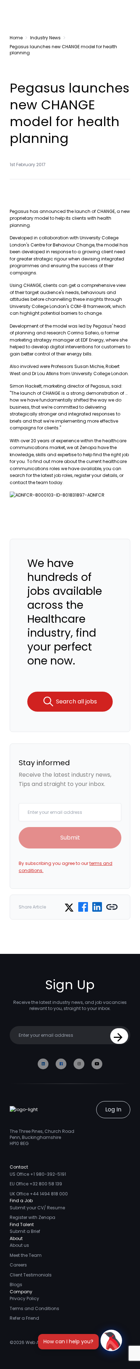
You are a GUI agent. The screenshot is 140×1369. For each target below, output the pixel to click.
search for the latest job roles (41, 475)
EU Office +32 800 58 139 (36, 1184)
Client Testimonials (31, 1275)
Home (16, 38)
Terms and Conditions (34, 1308)
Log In (113, 1109)
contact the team (29, 482)
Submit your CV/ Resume (37, 1208)
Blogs (16, 1284)
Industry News (45, 38)
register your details (95, 475)
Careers (18, 1265)
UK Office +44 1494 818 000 (39, 1194)
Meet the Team (26, 1255)
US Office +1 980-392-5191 (38, 1174)
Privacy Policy (24, 1298)
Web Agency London (48, 1342)
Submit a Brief (25, 1231)
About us (19, 1245)
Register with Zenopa (32, 1217)
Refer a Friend (24, 1318)
